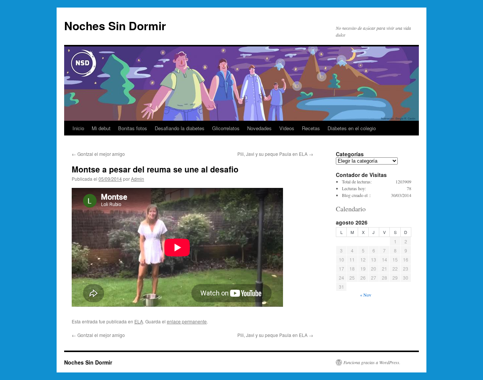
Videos (286, 128)
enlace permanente (187, 321)
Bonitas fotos (132, 128)
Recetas (311, 128)
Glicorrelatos (226, 128)
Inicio (78, 128)
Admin (137, 178)
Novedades (259, 128)
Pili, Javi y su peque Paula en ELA (275, 154)
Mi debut (101, 128)
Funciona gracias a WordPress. (371, 362)
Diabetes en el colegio (352, 128)
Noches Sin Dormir (115, 25)
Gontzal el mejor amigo (98, 154)
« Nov (365, 295)
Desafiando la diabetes (180, 128)
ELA (138, 321)
